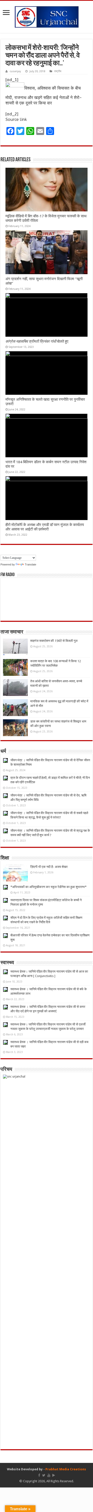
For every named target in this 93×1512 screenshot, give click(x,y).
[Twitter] (44, 1475)
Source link (16, 119)
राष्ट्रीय (57, 71)
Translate (30, 564)
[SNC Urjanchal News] (46, 16)
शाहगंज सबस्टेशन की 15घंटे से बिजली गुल (54, 641)
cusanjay (15, 71)
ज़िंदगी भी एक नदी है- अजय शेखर (49, 867)
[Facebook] (39, 1475)
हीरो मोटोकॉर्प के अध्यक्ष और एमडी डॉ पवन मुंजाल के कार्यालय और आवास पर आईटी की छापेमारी (44, 527)
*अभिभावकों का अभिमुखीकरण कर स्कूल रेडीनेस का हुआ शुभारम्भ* (48, 887)
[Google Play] (54, 1475)
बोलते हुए (36, 341)
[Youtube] (49, 1475)
